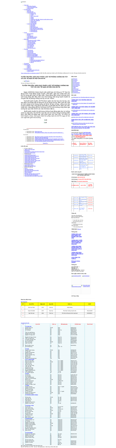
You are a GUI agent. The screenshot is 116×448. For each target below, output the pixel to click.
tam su (26, 168)
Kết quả (79, 229)
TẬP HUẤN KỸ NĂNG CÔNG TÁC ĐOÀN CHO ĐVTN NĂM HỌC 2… (49, 132)
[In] (28, 81)
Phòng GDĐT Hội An (29, 164)
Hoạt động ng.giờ (29, 73)
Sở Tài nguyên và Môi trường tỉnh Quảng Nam (34, 151)
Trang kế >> (45, 143)
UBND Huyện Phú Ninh (30, 149)
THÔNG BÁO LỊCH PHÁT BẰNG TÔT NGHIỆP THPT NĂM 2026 (76, 236)
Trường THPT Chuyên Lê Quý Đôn (32, 158)
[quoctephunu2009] (76, 275)
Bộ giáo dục (27, 150)
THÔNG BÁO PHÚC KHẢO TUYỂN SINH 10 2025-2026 (77, 254)
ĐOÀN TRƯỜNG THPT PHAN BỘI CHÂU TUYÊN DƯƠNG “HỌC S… (49, 140)
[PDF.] (25, 81)
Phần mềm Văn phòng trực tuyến (32, 170)
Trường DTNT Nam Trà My (30, 161)
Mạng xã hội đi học (29, 171)
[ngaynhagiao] (85, 275)
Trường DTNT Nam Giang (30, 155)
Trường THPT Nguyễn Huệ (30, 157)
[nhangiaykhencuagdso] (76, 286)
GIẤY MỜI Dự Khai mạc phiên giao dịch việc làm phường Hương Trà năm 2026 (83, 127)
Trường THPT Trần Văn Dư (30, 159)
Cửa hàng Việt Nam (29, 169)
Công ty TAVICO (28, 172)
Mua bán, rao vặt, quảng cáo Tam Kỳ (32, 173)
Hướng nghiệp (36, 73)
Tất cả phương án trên (78, 226)
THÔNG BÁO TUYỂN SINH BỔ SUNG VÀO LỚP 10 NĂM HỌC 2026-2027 (76, 242)
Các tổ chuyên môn (25, 323)
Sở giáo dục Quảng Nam (30, 152)
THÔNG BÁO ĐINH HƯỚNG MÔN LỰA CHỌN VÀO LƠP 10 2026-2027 (76, 248)
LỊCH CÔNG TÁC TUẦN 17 (75, 258)
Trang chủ (23, 73)
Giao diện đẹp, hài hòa (78, 220)
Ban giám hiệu (24, 301)
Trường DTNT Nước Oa (30, 162)
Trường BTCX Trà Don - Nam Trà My (32, 160)
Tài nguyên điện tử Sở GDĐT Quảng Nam (33, 175)
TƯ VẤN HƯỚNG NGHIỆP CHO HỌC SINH (44, 141)
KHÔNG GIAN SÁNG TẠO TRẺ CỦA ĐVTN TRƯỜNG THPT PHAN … (49, 139)
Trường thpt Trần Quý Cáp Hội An (32, 156)
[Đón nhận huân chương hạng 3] (86, 286)
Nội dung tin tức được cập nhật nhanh (77, 225)
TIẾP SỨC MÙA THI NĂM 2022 (41, 137)
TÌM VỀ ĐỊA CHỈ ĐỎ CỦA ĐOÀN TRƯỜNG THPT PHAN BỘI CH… (49, 136)
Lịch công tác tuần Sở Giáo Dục (31, 174)
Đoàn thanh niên (38, 131)
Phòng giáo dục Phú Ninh (30, 166)
